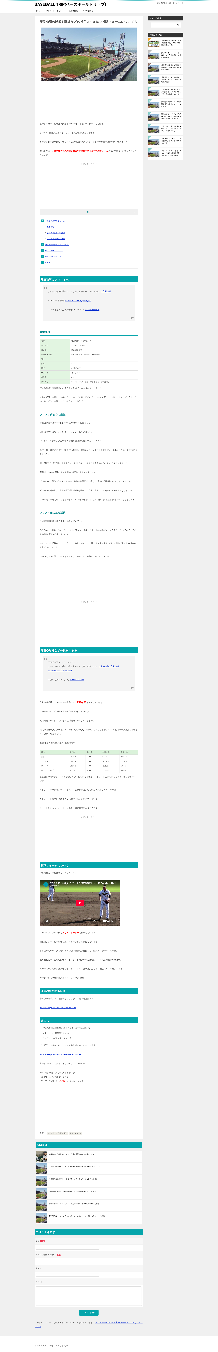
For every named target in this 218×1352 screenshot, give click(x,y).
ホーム (38, 11)
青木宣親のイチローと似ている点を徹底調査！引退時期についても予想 (74, 1204)
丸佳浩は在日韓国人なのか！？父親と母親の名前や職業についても (72, 1154)
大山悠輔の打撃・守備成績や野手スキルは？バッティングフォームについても (171, 128)
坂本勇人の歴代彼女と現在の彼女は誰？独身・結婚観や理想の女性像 (171, 67)
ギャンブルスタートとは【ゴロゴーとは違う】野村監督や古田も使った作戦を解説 (171, 153)
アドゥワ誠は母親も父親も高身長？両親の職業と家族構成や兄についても (75, 1166)
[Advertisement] (89, 102)
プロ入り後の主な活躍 (56, 239)
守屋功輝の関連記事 (53, 256)
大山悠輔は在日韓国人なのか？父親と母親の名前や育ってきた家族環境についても (171, 92)
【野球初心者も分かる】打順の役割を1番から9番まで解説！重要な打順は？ (171, 43)
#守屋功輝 (106, 291)
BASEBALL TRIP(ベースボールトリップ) (70, 4)
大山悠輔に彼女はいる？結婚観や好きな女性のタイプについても (171, 104)
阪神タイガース (75, 1133)
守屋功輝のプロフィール (55, 221)
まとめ (47, 262)
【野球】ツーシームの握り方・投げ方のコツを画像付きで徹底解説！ (171, 79)
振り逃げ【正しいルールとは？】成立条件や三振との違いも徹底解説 (171, 55)
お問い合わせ (88, 11)
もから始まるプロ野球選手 (57, 1133)
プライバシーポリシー (55, 11)
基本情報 (50, 227)
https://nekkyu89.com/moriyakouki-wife (58, 1008)
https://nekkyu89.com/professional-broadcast (60, 1054)
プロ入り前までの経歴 (56, 233)
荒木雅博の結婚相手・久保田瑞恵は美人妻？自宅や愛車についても (171, 141)
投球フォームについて (54, 251)
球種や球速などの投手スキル (57, 245)
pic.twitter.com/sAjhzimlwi (60, 670)
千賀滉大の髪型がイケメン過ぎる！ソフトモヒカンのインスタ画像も (73, 1179)
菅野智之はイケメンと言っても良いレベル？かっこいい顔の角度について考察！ (77, 1216)
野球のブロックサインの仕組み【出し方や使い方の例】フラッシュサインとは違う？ (171, 116)
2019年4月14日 (92, 310)
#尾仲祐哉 (104, 666)
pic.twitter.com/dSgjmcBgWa (77, 300)
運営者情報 (73, 11)
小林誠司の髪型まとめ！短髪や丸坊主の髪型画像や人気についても (72, 1191)
